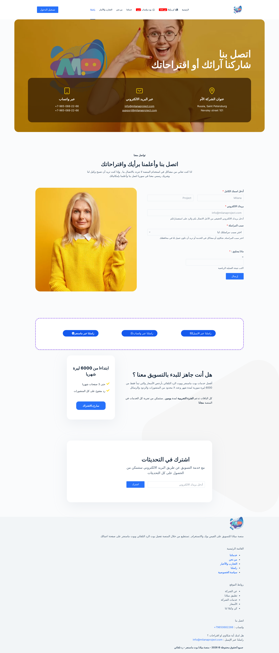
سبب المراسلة (235, 225)
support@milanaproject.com (139, 110)
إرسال (235, 276)
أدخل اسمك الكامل (233, 191)
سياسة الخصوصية (227, 572)
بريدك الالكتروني (234, 206)
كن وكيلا (167, 9)
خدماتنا (129, 9)
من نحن (119, 9)
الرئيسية (185, 9)
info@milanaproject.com (139, 106)
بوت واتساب (144, 9)
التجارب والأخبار (105, 9)
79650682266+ (223, 627)
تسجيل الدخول (47, 9)
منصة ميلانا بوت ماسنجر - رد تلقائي (191, 647)
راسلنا (92, 9)
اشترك (135, 484)
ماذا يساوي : (236, 251)
